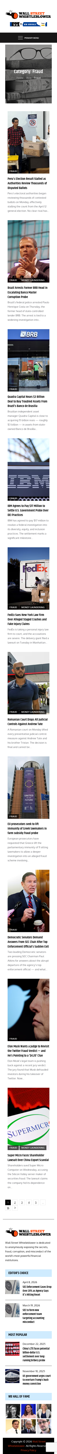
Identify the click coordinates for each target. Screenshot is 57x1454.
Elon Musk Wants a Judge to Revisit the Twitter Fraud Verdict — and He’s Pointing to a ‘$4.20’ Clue (28, 1051)
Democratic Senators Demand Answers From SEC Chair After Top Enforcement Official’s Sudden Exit (28, 942)
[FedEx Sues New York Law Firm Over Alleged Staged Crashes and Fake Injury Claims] (28, 578)
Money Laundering (32, 280)
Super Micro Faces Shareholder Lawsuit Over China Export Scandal (28, 1157)
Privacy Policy (28, 1450)
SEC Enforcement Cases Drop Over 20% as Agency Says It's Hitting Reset (37, 1291)
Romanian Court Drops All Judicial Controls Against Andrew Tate (28, 722)
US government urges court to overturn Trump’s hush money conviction (37, 1380)
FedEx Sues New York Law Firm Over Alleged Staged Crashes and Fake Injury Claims (27, 619)
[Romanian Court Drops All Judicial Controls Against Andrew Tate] (28, 683)
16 (8, 1208)
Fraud (13, 171)
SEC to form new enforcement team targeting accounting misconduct (33, 1316)
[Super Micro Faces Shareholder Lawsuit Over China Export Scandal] (28, 1119)
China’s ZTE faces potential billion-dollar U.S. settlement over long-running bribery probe (36, 1355)
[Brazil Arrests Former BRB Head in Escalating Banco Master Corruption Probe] (28, 251)
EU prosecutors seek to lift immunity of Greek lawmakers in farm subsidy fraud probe (27, 829)
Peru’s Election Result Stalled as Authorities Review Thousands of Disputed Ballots (27, 183)
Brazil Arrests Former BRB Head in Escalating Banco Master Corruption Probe (28, 292)
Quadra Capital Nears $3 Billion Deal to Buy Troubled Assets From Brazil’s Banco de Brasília (27, 401)
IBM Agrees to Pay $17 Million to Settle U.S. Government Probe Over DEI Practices (28, 510)
